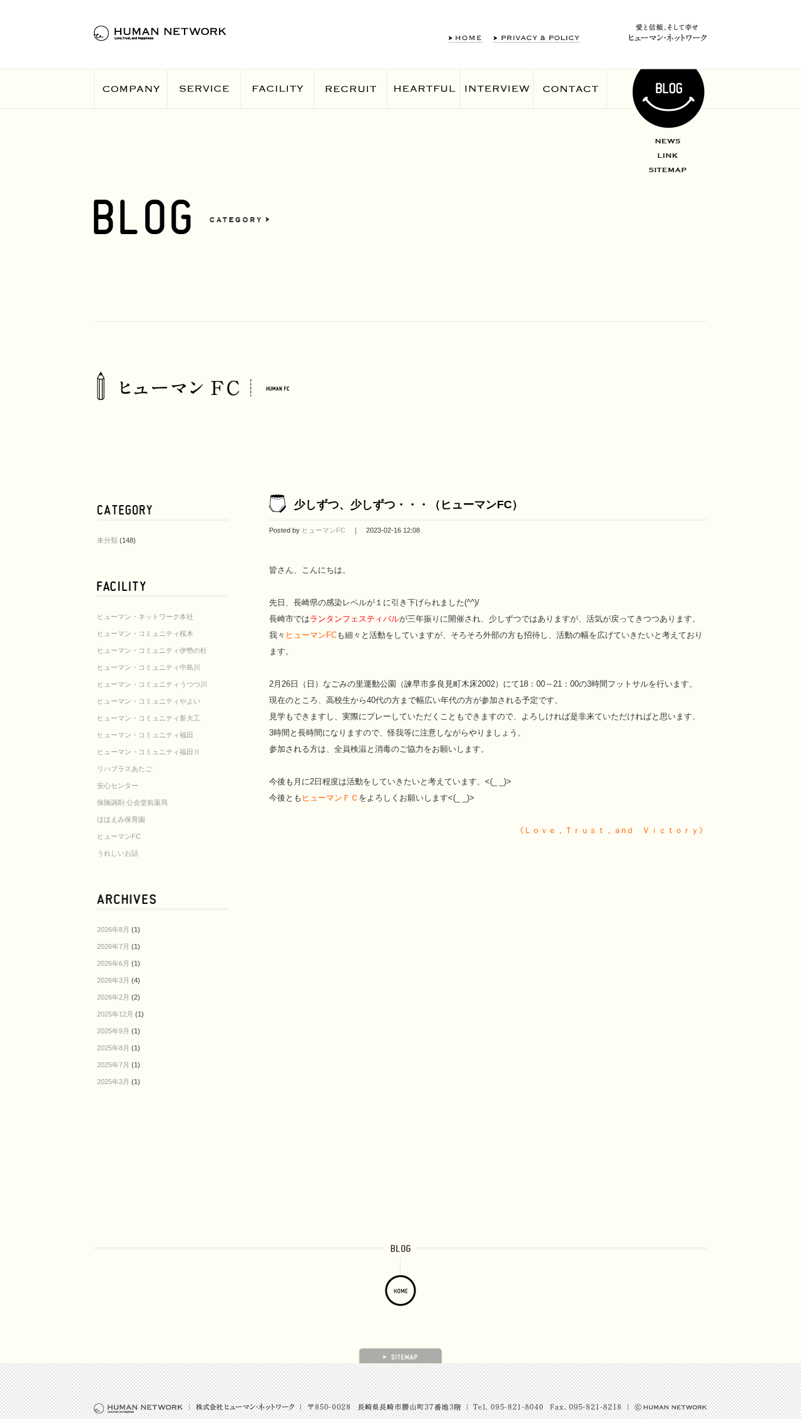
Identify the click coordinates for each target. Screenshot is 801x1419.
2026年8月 (113, 929)
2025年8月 (113, 1048)
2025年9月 (113, 1031)
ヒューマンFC (119, 836)
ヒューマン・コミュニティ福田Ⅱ (148, 752)
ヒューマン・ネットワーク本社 (145, 616)
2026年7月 (113, 946)
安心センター (117, 785)
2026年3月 (113, 980)
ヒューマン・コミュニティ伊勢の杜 (152, 650)
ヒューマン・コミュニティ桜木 (145, 633)
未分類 (107, 540)
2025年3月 (113, 1081)
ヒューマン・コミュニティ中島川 (148, 667)
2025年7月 (113, 1064)
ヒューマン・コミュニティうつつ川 (152, 684)
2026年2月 (113, 997)
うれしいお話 (117, 853)
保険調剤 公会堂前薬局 (132, 802)
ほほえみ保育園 (121, 819)
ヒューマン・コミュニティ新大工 (148, 718)
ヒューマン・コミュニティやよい (148, 701)
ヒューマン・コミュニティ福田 (145, 735)
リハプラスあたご (124, 768)
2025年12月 (115, 1014)
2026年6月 (113, 963)
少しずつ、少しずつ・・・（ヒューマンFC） (408, 504)
